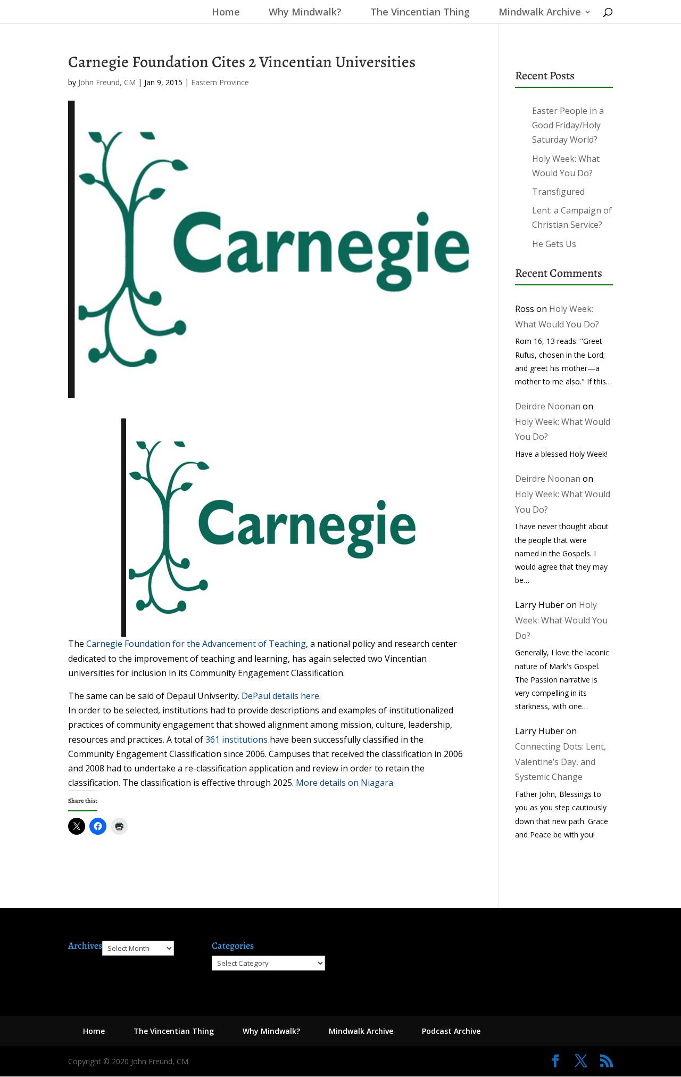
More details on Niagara (345, 782)
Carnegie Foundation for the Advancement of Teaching (196, 644)
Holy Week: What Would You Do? (561, 620)
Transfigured (558, 192)
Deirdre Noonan (547, 406)
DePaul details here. (281, 696)
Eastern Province (220, 82)
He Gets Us (554, 244)
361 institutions (236, 739)
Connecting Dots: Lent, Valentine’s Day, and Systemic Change (560, 762)
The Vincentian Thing (420, 13)
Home (223, 13)
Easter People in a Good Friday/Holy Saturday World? (568, 125)
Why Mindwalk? (305, 13)
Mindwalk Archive (540, 13)
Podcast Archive (451, 1031)
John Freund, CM (107, 82)
